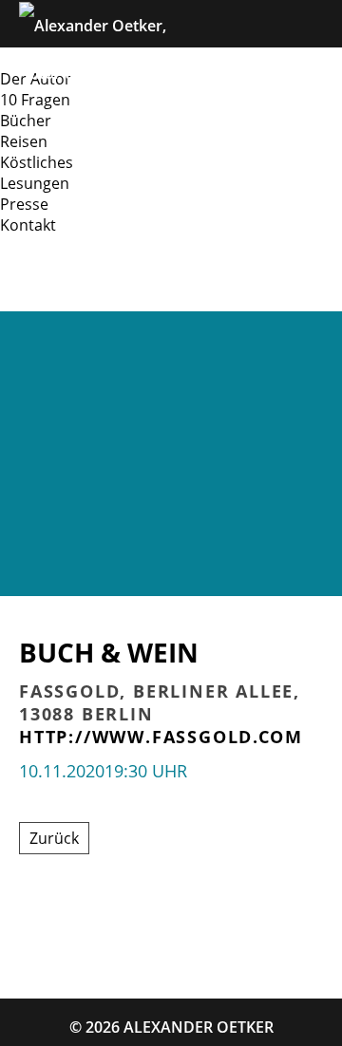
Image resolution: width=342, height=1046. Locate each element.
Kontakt (28, 225)
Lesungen (34, 183)
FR (116, 287)
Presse (24, 204)
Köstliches (36, 162)
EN (69, 287)
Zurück (54, 838)
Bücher (25, 120)
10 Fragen (35, 99)
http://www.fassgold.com (160, 736)
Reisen (24, 141)
